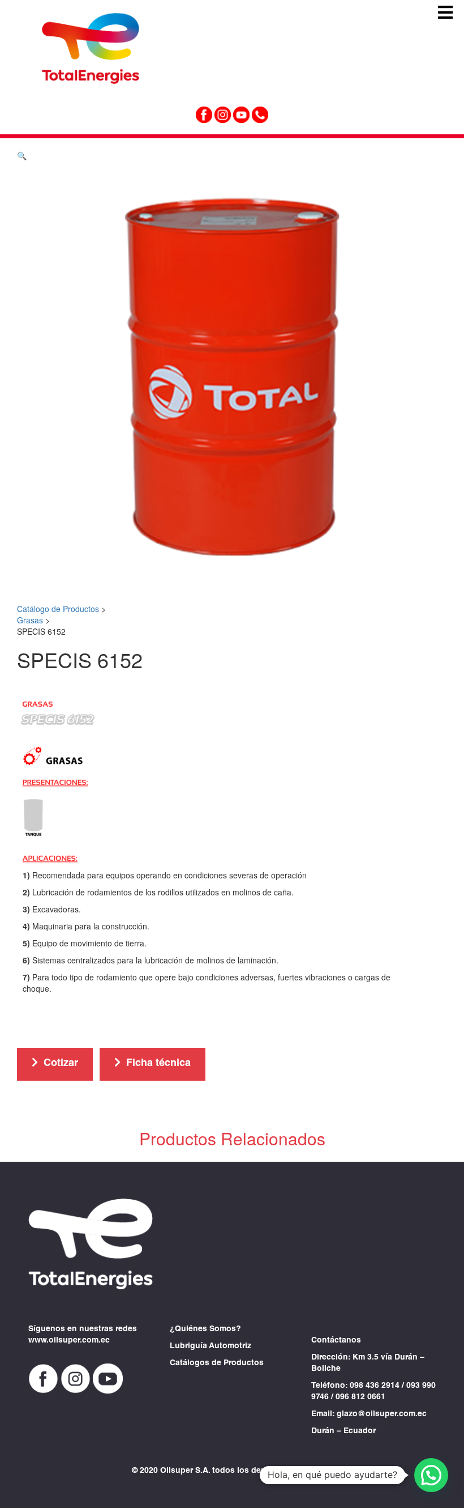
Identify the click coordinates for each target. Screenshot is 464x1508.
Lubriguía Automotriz (210, 1346)
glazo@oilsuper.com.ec (382, 1414)
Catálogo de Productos (58, 608)
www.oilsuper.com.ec (69, 1341)
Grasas (30, 620)
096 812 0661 (360, 1397)
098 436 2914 (374, 1386)
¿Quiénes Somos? (205, 1329)
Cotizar (61, 1064)
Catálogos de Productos (217, 1363)
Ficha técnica (158, 1064)
